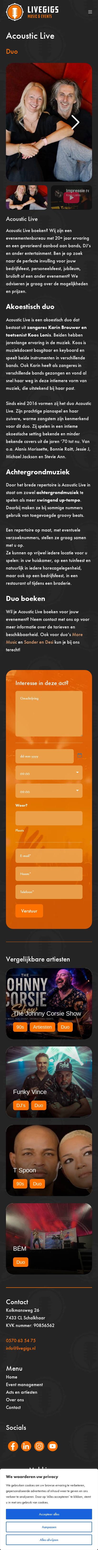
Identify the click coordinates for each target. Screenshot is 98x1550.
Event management (24, 1384)
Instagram (36, 1452)
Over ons (15, 1400)
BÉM (19, 1248)
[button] (75, 122)
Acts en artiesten (21, 1392)
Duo (12, 51)
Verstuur (29, 911)
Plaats (19, 830)
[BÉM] (49, 1238)
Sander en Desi (38, 642)
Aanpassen (49, 1527)
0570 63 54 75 (21, 1340)
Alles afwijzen (49, 1540)
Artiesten (42, 1027)
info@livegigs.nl (20, 1348)
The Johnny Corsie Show (47, 1013)
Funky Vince (30, 1091)
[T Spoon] (49, 1160)
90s (20, 1027)
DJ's (20, 1105)
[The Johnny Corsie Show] (49, 1003)
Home (11, 1377)
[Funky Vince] (49, 1082)
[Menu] (90, 12)
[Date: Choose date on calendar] (80, 755)
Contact (13, 1407)
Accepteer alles (49, 1514)
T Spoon (24, 1170)
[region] (49, 1509)
